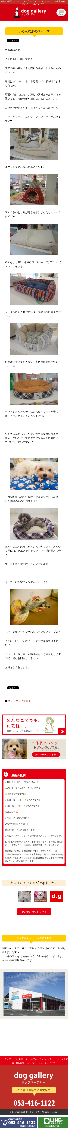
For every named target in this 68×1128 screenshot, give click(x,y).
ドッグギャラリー (34, 14)
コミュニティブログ (19, 701)
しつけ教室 (18, 1059)
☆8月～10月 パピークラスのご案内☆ (22, 806)
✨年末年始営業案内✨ (15, 794)
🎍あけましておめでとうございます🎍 (23, 788)
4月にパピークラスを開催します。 (21, 830)
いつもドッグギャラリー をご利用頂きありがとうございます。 (34, 836)
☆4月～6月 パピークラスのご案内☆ (21, 782)
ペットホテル (31, 1059)
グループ (30, 1063)
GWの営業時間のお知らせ (17, 824)
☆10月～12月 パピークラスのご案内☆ (23, 800)
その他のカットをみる (34, 911)
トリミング (5, 1059)
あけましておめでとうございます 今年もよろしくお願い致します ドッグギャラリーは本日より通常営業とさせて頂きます (34, 843)
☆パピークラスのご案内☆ (17, 818)
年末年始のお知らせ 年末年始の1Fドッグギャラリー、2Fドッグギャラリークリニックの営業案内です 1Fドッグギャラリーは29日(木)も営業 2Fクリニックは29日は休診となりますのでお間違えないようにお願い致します (34, 856)
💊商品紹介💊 (11, 812)
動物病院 (20, 1063)
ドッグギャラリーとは (49, 1059)
